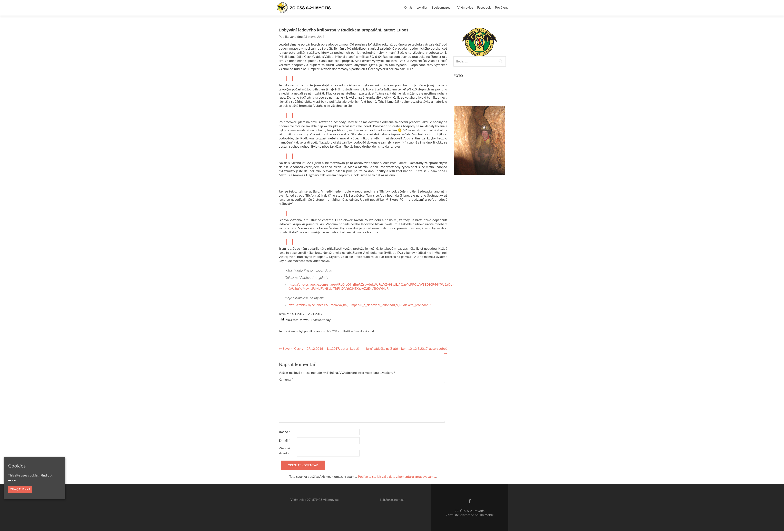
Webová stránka (285, 451)
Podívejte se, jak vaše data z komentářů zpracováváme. (397, 476)
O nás (408, 7)
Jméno (284, 432)
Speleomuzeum (442, 7)
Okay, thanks (20, 489)
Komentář (286, 379)
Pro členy (501, 7)
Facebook (484, 7)
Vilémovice (465, 7)
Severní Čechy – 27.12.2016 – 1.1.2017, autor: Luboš (319, 348)
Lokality (422, 7)
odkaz (355, 331)
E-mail (284, 440)
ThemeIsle (486, 515)
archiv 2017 (331, 331)
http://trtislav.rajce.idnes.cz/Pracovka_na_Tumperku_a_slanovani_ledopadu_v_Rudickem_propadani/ (359, 305)
